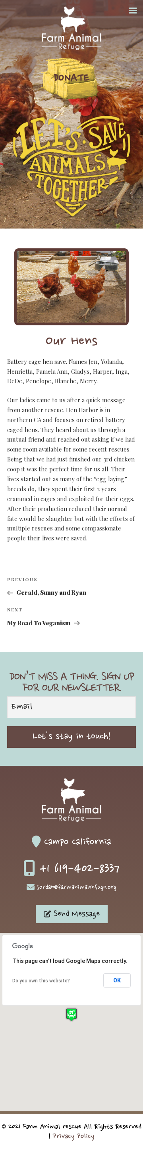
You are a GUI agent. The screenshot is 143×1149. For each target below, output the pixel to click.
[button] (71, 1014)
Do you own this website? (41, 981)
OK (117, 980)
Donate (71, 78)
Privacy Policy (74, 1136)
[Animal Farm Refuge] (71, 48)
